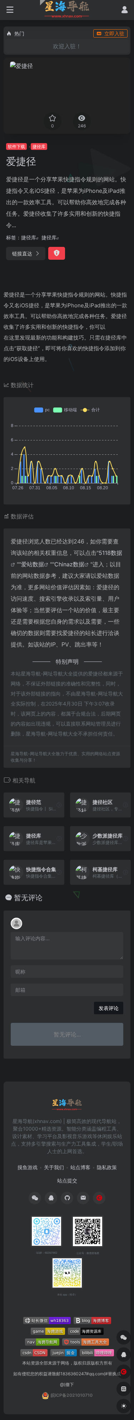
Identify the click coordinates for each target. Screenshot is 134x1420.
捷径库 (39, 146)
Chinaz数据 (69, 564)
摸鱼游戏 (28, 1167)
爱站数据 (32, 564)
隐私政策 (107, 1167)
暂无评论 (28, 897)
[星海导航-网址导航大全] (67, 1107)
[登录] (124, 10)
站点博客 (80, 1167)
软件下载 (16, 146)
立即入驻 (114, 33)
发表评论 (109, 1008)
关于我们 (54, 1167)
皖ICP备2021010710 (72, 1395)
